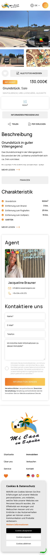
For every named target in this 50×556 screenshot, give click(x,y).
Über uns (8, 461)
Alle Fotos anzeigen (31, 73)
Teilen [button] (15, 124)
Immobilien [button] (32, 454)
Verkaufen (31, 461)
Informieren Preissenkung (25, 114)
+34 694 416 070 (19, 293)
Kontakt (30, 468)
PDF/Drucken (39, 124)
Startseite (9, 454)
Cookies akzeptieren (23, 530)
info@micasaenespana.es (23, 288)
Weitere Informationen (17, 524)
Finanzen (25, 180)
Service (7, 468)
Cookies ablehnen (23, 543)
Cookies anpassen (23, 537)
